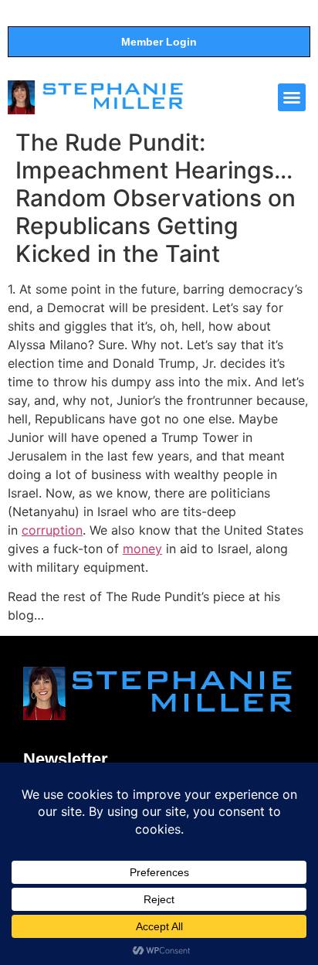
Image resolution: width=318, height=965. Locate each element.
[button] (292, 97)
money (142, 548)
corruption (52, 530)
